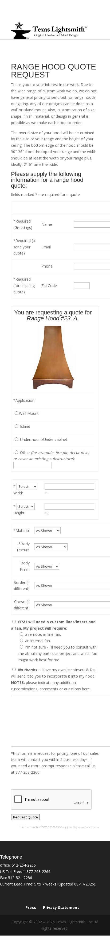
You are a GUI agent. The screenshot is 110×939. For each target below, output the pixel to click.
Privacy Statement (61, 907)
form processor (51, 827)
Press (30, 907)
